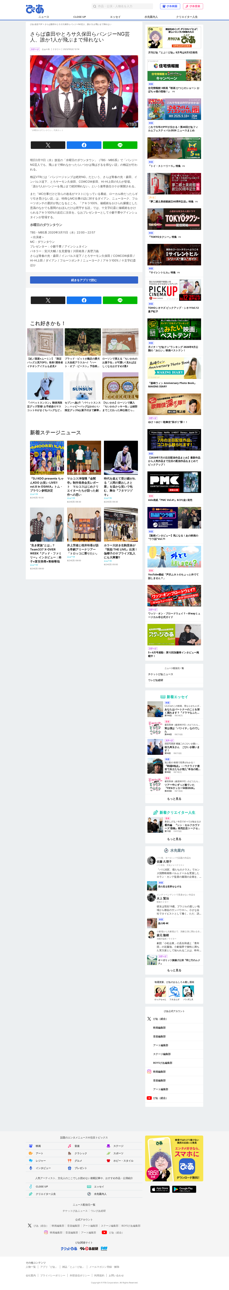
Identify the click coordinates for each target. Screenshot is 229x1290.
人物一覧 (31, 1266)
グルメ (78, 1160)
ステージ (118, 1146)
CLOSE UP (79, 16)
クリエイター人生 (187, 16)
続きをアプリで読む (84, 280)
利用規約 (99, 1275)
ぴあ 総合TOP (36, 24)
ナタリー (57, 49)
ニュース (43, 16)
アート (39, 1153)
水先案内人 (151, 16)
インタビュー (43, 1168)
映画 (38, 1146)
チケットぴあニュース (160, 674)
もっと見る (174, 799)
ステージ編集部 (162, 1054)
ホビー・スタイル (123, 1160)
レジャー (41, 1160)
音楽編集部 (159, 1036)
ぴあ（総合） (160, 1018)
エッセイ (115, 16)
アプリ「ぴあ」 (49, 1266)
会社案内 (31, 1275)
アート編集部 (160, 1045)
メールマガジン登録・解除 (104, 1266)
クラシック (81, 1153)
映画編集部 (159, 1027)
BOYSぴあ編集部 (162, 1062)
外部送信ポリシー (80, 1275)
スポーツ (118, 1153)
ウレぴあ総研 (155, 680)
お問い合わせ (116, 1275)
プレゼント (81, 1168)
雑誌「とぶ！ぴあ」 (73, 1266)
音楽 (77, 1146)
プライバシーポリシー (52, 1275)
